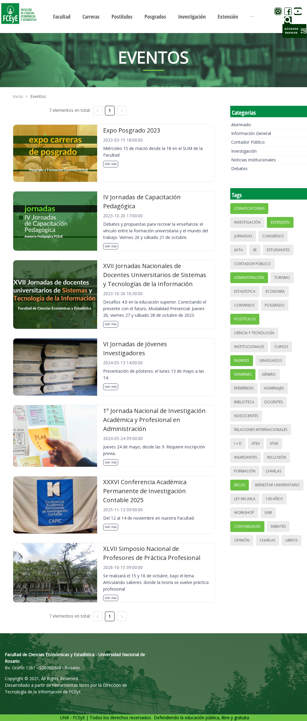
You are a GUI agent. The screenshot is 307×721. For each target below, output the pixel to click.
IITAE (274, 443)
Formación (244, 471)
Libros (291, 540)
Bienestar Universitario (277, 484)
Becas (239, 484)
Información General (251, 133)
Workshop (244, 512)
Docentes (273, 402)
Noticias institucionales (253, 160)
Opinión (241, 540)
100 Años (274, 498)
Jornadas (243, 236)
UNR (268, 512)
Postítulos (244, 319)
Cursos (281, 346)
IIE (255, 249)
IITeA (256, 443)
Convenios (244, 305)
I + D (238, 443)
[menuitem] (61, 16)
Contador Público (248, 142)
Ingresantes (245, 457)
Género (269, 374)
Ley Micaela (244, 498)
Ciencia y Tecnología (254, 332)
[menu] (153, 16)
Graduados (270, 360)
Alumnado (241, 124)
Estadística (244, 291)
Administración (249, 277)
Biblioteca (244, 402)
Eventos (38, 96)
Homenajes (274, 388)
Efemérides (244, 388)
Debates (239, 168)
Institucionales (249, 346)
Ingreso (241, 360)
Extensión (280, 222)
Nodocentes (246, 415)
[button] (294, 31)
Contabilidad (247, 526)
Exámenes (243, 374)
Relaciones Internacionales (260, 429)
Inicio (18, 96)
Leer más (111, 164)
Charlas (273, 471)
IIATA (238, 249)
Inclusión (276, 457)
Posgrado (275, 305)
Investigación (244, 151)
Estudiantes (278, 249)
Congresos (273, 236)
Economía (275, 291)
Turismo (282, 277)
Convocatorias (249, 208)
